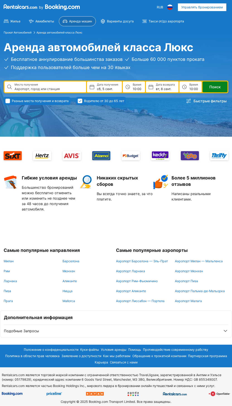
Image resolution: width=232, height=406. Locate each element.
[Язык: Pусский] (170, 7)
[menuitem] (12, 21)
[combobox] (48, 89)
